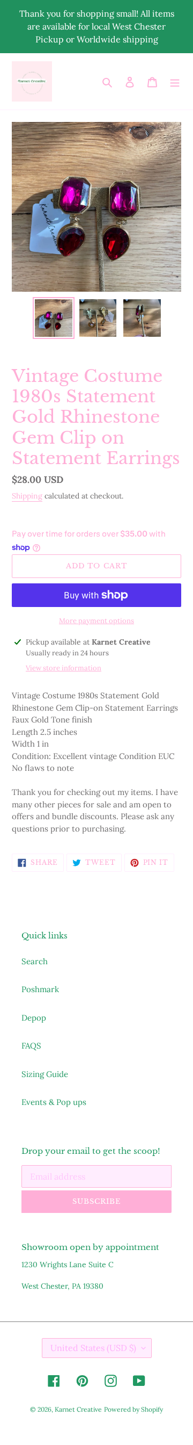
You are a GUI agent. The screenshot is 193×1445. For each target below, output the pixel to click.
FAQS (31, 1046)
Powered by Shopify (133, 1409)
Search (34, 961)
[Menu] (175, 81)
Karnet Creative (78, 1409)
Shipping (27, 496)
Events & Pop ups (53, 1102)
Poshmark (40, 989)
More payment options (96, 620)
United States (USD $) (93, 1347)
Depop (33, 1018)
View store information (63, 668)
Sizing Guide (44, 1074)
